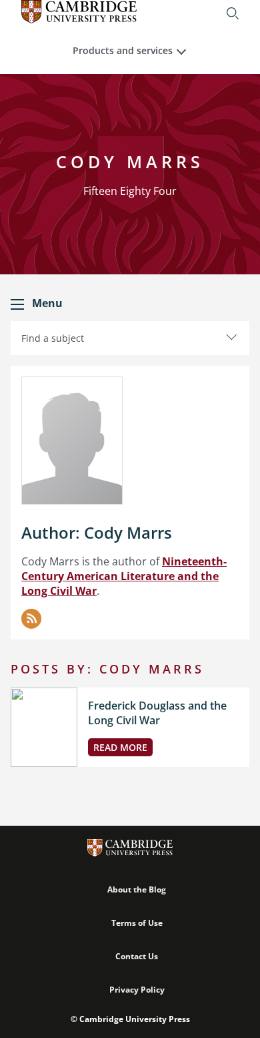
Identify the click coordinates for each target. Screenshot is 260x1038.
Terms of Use (137, 923)
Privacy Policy (137, 989)
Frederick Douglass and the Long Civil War (157, 713)
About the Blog (136, 889)
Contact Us (136, 956)
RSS (31, 619)
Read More (120, 747)
